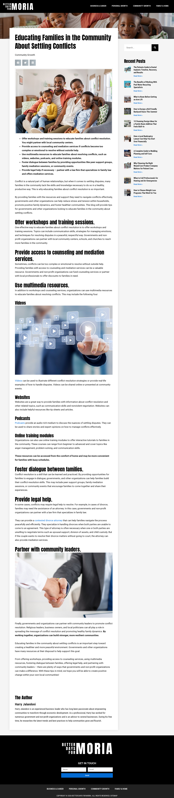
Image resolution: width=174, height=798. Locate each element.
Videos (18, 380)
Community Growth (142, 6)
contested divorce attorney (48, 520)
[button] (18, 63)
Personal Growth (120, 6)
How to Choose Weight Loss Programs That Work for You (145, 191)
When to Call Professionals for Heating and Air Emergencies (146, 179)
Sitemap (113, 796)
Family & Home (162, 6)
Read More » (138, 76)
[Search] (155, 47)
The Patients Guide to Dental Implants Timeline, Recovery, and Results (145, 70)
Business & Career (98, 6)
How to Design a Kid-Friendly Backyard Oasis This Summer (145, 110)
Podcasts (20, 423)
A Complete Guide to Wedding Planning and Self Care (145, 152)
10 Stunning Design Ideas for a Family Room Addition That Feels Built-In (145, 124)
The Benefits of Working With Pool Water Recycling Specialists (145, 85)
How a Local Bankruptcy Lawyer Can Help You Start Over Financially (144, 139)
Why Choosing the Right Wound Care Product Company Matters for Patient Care (146, 166)
